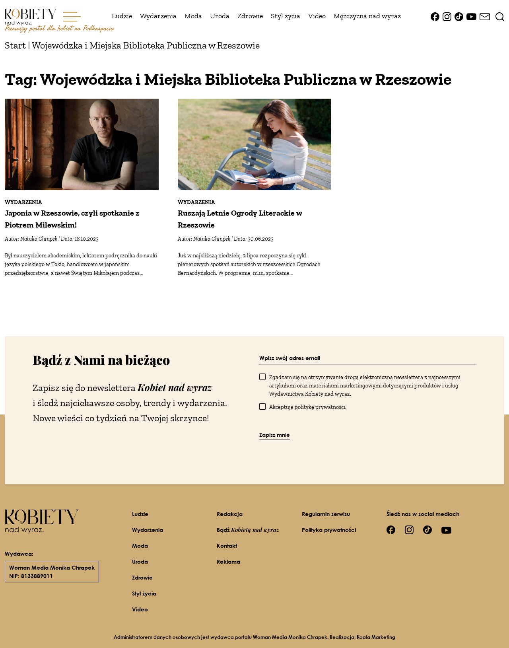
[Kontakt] (485, 16)
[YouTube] (471, 16)
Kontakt (227, 545)
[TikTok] (459, 16)
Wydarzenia (158, 16)
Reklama (228, 561)
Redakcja (230, 513)
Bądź (248, 529)
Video (317, 16)
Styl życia (285, 16)
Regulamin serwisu (326, 513)
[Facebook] (435, 16)
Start (15, 45)
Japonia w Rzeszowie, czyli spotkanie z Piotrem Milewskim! (72, 219)
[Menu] (72, 16)
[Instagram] (447, 16)
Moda (193, 16)
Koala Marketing (376, 637)
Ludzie (122, 16)
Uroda (219, 16)
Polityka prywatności (329, 529)
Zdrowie (250, 16)
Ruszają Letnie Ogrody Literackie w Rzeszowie (240, 219)
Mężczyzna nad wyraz (367, 16)
